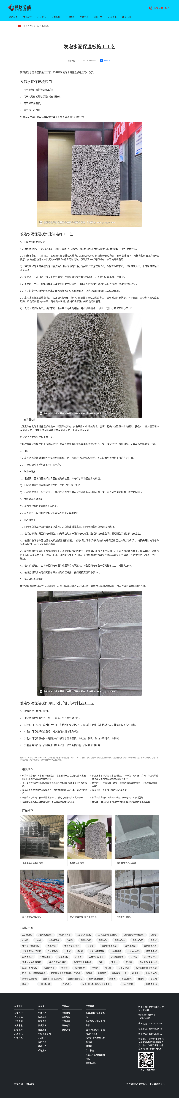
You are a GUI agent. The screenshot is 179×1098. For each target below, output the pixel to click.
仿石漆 (70, 940)
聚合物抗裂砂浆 (29, 978)
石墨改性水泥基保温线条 (33, 973)
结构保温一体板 (119, 973)
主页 (25, 25)
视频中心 (84, 17)
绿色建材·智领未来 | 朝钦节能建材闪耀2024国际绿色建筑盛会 (121, 801)
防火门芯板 (128, 984)
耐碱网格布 (151, 973)
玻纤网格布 (49, 967)
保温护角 (103, 940)
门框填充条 (45, 984)
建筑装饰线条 (117, 956)
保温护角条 (120, 940)
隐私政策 (30, 1083)
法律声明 (18, 1083)
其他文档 (66, 1029)
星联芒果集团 (44, 1033)
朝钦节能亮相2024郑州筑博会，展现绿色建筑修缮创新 (117, 797)
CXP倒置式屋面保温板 (134, 934)
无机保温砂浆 (150, 956)
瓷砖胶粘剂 (80, 967)
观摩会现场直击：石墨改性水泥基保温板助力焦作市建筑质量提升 (52, 797)
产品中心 (41, 17)
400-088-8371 (162, 8)
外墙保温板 (115, 951)
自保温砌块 (127, 978)
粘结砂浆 (102, 973)
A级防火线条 (65, 934)
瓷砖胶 (64, 967)
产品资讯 (44, 25)
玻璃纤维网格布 (29, 967)
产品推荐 (90, 1006)
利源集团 (42, 1021)
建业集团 (42, 1029)
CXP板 (154, 934)
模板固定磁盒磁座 (57, 962)
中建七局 (42, 1012)
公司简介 (18, 1012)
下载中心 (66, 1006)
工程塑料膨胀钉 (96, 956)
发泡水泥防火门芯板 (31, 951)
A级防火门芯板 (124, 917)
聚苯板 (112, 978)
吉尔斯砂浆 (52, 951)
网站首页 (13, 17)
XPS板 (38, 940)
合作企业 (42, 1006)
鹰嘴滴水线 (151, 984)
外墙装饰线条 (133, 951)
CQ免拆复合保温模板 (107, 934)
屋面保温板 (151, 951)
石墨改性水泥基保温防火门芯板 (65, 973)
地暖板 (67, 951)
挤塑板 (134, 956)
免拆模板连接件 (71, 945)
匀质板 (90, 945)
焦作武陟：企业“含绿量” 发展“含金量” (109, 790)
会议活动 (18, 1017)
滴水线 (114, 962)
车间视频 (66, 1021)
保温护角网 (137, 940)
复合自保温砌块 (97, 951)
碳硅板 (89, 973)
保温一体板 (86, 940)
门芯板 (66, 984)
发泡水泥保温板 (77, 862)
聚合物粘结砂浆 (96, 978)
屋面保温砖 (27, 956)
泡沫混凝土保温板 (82, 962)
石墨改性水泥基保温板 (32, 862)
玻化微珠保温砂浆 (148, 962)
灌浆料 (129, 962)
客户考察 (18, 1025)
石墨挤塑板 (123, 967)
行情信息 (18, 1038)
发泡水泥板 (130, 945)
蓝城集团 (42, 1050)
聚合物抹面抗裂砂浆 (31, 917)
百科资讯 (112, 17)
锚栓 (24, 984)
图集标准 (66, 1025)
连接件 (141, 978)
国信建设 (42, 1025)
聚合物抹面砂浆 (75, 978)
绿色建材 (136, 973)
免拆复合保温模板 (30, 945)
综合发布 (18, 1029)
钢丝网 (153, 978)
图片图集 (66, 1012)
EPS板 (25, 940)
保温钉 (153, 940)
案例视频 (66, 1017)
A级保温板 (27, 934)
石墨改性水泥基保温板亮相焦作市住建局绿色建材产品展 (48, 801)
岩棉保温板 (63, 956)
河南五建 (42, 1042)
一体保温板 (54, 940)
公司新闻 (55, 17)
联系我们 (126, 17)
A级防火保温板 (45, 934)
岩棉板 (78, 956)
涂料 (101, 962)
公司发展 (18, 1021)
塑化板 (80, 951)
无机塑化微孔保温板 (126, 862)
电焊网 (95, 967)
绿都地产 (42, 1046)
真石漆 (108, 967)
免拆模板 (51, 945)
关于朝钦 (27, 17)
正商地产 (42, 1038)
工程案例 (70, 17)
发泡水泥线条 (150, 945)
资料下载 (98, 17)
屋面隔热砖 (45, 956)
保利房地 (42, 1017)
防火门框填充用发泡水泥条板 (83, 917)
